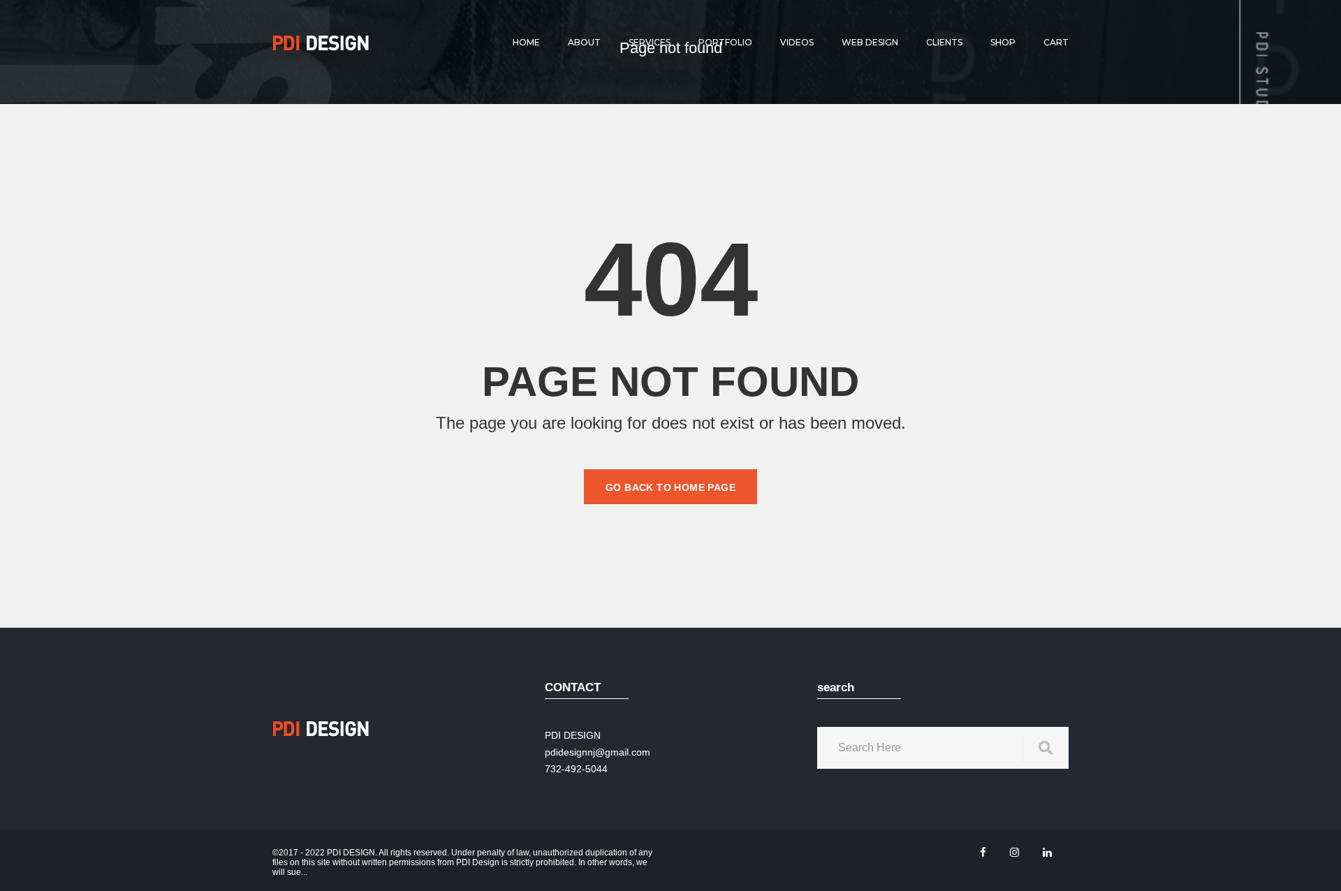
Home (526, 42)
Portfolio (725, 42)
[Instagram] (1014, 852)
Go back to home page (670, 487)
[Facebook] (983, 852)
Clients (944, 42)
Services (649, 42)
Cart (1056, 42)
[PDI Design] (320, 42)
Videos (797, 42)
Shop (1003, 42)
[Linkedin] (1047, 852)
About (584, 42)
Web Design (870, 42)
